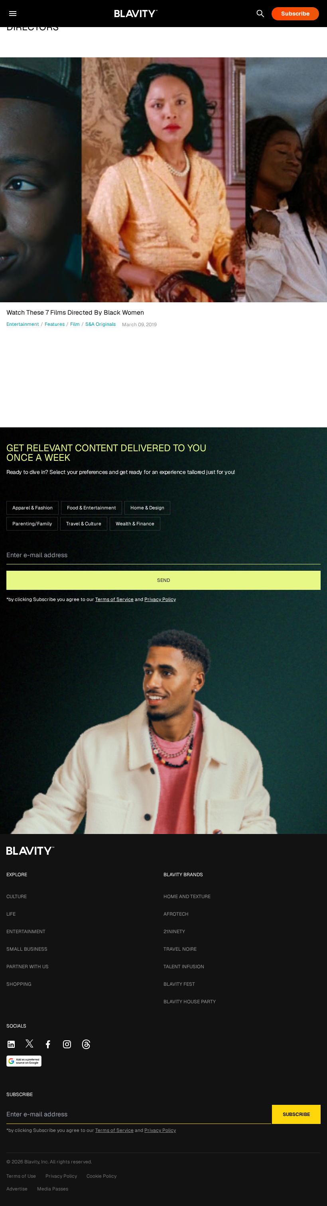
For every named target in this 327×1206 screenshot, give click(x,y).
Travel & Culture (83, 524)
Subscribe (295, 13)
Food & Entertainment (91, 508)
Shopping (18, 984)
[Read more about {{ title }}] (163, 179)
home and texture (187, 896)
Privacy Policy (160, 599)
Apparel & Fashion (32, 508)
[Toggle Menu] (13, 13)
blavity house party (190, 1001)
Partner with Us (27, 966)
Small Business (26, 949)
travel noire (180, 949)
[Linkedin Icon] (11, 1044)
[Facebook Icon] (48, 1044)
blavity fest (179, 984)
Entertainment (25, 931)
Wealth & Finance (135, 524)
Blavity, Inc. (37, 1162)
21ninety (174, 931)
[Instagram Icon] (67, 1044)
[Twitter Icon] (29, 1043)
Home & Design (147, 508)
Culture (16, 896)
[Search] (260, 13)
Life (11, 914)
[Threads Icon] (86, 1044)
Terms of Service (114, 599)
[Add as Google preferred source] (23, 1061)
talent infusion (184, 966)
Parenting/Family (32, 524)
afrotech (176, 914)
